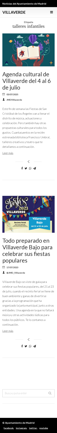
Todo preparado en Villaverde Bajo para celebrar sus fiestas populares (27, 250)
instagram (21, 428)
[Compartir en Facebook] (22, 168)
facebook (8, 428)
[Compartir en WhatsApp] (30, 168)
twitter (33, 428)
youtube (43, 428)
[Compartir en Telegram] (34, 168)
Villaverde (13, 12)
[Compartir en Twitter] (26, 168)
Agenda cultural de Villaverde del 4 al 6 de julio (26, 81)
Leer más (7, 153)
